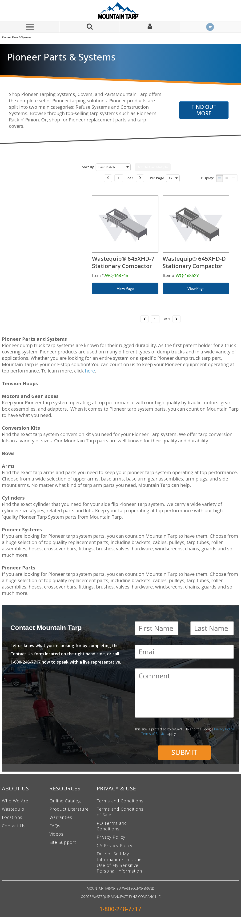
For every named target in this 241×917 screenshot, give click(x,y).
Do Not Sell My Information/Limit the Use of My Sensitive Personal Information (119, 862)
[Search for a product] (90, 26)
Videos (56, 834)
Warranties (60, 817)
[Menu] (30, 26)
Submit (184, 752)
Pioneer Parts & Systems (16, 37)
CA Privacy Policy (114, 845)
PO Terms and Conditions (112, 826)
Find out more (204, 110)
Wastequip (13, 809)
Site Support (62, 842)
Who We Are (15, 801)
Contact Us (14, 826)
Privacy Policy (224, 729)
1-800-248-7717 (120, 909)
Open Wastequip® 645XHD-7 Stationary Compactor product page (125, 224)
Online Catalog (65, 801)
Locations (12, 817)
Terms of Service (153, 733)
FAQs (54, 826)
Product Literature (69, 809)
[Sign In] (150, 26)
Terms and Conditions (120, 801)
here (90, 371)
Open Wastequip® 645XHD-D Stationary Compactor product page (196, 224)
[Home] (120, 10)
